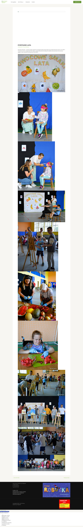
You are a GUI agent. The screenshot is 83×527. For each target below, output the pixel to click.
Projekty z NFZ (15, 490)
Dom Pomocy (20, 2)
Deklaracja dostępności (17, 494)
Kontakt (33, 2)
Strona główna (13, 2)
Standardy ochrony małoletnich (18, 492)
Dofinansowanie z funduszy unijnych (19, 491)
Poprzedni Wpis (16, 477)
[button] (23, 2)
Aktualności (28, 2)
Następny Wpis (67, 477)
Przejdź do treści (3, 510)
